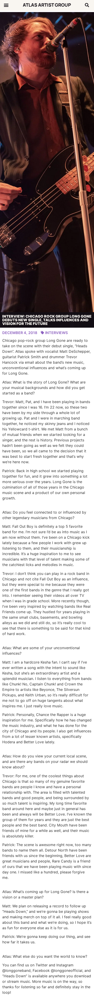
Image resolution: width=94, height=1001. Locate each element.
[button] (6, 5)
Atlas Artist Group (47, 5)
